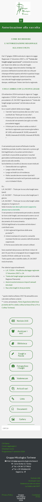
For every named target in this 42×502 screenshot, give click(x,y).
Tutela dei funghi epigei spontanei (18, 276)
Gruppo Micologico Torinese (21, 457)
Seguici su (20, 472)
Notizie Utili (35, 478)
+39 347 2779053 (24, 466)
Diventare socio (8, 449)
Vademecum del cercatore (30, 483)
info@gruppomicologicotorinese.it (24, 461)
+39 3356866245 (24, 469)
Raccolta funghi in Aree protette (18, 288)
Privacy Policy (7, 495)
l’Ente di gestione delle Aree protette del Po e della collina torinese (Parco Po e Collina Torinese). (21, 305)
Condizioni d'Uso (36, 496)
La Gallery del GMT (32, 486)
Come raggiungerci (9, 446)
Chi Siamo (5, 443)
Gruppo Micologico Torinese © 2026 (20, 497)
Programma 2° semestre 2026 (13, 451)
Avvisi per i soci (34, 481)
